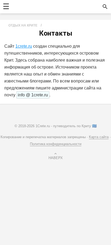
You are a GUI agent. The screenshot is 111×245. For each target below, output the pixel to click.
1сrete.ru (23, 46)
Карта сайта (99, 137)
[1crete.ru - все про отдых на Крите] (52, 6)
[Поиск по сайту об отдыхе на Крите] (105, 6)
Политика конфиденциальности (55, 144)
